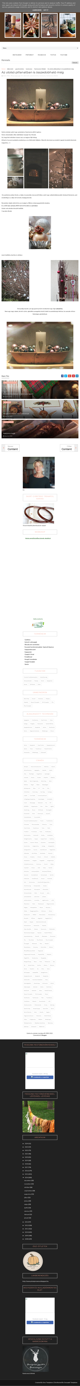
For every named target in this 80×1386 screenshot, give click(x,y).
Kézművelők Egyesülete (43, 882)
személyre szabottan (37, 979)
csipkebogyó (41, 799)
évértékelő (26, 813)
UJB (49, 1001)
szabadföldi (35, 972)
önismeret (52, 936)
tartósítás (34, 990)
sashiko (39, 965)
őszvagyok (26, 943)
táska (40, 990)
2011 (26, 1229)
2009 (26, 1235)
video (25, 1019)
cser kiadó (32, 795)
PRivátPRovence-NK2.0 (29, 950)
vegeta (48, 1012)
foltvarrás (44, 824)
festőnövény (35, 720)
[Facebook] (12, 1382)
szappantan (49, 680)
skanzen (52, 965)
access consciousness (36, 766)
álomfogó (31, 773)
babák (25, 781)
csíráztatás (49, 799)
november (27, 1184)
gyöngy (26, 723)
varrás (25, 731)
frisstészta (34, 831)
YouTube (63, 55)
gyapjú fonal (44, 838)
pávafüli (47, 943)
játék (39, 867)
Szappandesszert (30, 649)
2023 (26, 1147)
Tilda (42, 997)
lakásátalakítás (27, 896)
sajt (54, 961)
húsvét (33, 698)
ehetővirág (26, 810)
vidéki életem (47, 1015)
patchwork (34, 943)
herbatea (32, 856)
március (26, 1211)
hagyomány (52, 849)
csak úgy (42, 792)
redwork (49, 954)
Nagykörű (40, 918)
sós (38, 968)
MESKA (34, 914)
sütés (48, 968)
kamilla (50, 867)
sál (24, 965)
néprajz (36, 680)
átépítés (46, 777)
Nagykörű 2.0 (48, 918)
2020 (26, 1157)
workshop (50, 1023)
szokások (35, 986)
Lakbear (44, 896)
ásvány (32, 777)
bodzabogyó (45, 784)
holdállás (53, 856)
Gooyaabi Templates (70, 1382)
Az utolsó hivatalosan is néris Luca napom (18, 394)
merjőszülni (27, 914)
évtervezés (40, 813)
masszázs (48, 907)
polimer (51, 947)
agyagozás (26, 720)
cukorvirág (35, 792)
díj (46, 802)
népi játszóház (27, 929)
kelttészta (26, 878)
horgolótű (42, 860)
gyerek (26, 842)
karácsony (29, 69)
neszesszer (43, 929)
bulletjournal (27, 788)
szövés (44, 727)
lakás (48, 893)
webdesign (45, 731)
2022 (26, 1150)
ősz (53, 702)
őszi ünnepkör (27, 705)
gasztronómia (19, 69)
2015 (26, 1174)
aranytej (26, 777)
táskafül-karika (48, 748)
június (26, 1201)
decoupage (32, 802)
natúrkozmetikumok (41, 921)
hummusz (38, 864)
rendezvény (35, 958)
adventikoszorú (28, 770)
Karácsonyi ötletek (40, 69)
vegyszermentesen (34, 731)
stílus (42, 968)
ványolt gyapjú (36, 1008)
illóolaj (52, 864)
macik (33, 903)
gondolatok (50, 835)
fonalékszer (39, 748)
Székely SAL (27, 979)
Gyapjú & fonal (29, 654)
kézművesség (43, 677)
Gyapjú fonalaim (30, 662)
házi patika (34, 853)
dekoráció (10, 69)
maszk (41, 907)
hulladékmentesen (28, 864)
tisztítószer (27, 1001)
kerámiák (49, 878)
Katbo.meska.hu (38, 619)
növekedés (52, 929)
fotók (48, 828)
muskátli (26, 918)
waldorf (40, 1019)
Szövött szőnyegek (31, 642)
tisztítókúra (49, 997)
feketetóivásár (27, 817)
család (25, 795)
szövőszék (26, 990)
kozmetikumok (27, 889)
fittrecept (26, 824)
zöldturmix (41, 1026)
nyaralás (39, 932)
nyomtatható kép (28, 936)
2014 (26, 1177)
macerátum (26, 903)
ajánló (50, 770)
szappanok (37, 727)
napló (25, 921)
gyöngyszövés (27, 849)
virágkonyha (33, 1019)
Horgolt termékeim (31, 659)
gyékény (52, 838)
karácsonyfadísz (35, 871)
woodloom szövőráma (40, 1023)
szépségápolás (27, 983)
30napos (26, 766)
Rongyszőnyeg (27, 961)
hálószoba (26, 853)
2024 (26, 1143)
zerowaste (33, 1026)
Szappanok (28, 652)
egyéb (52, 806)
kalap (44, 867)
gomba (42, 835)
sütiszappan (27, 972)
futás (41, 831)
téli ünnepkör (45, 702)
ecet (41, 806)
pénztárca (35, 947)
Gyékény (27, 640)
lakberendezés (27, 900)
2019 (26, 1160)
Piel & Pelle (43, 947)
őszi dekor (31, 940)
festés (42, 820)
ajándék (44, 770)
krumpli (42, 893)
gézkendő (43, 752)
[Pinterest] (8, 1382)
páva (41, 943)
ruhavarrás (47, 961)
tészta (46, 994)
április (26, 1208)
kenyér (43, 878)
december (27, 1180)
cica (43, 788)
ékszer (52, 731)
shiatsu (45, 965)
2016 (26, 1171)
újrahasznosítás (28, 1005)
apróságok (47, 773)
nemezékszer (27, 925)
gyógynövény (35, 846)
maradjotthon (33, 907)
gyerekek (43, 842)
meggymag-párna (34, 911)
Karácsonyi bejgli (9, 433)
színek (25, 684)
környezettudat (28, 680)
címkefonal (26, 792)
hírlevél (46, 856)
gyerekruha (27, 846)
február (26, 1214)
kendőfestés (35, 878)
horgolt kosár (50, 860)
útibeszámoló (37, 1005)
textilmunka (35, 997)
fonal (51, 824)
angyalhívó (39, 773)
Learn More (36, 10)
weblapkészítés (28, 1023)
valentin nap (27, 1008)
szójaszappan (27, 986)
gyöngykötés (51, 846)
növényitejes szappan (29, 932)
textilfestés (52, 727)
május (26, 1204)
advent (53, 766)
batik (50, 781)
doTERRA (26, 806)
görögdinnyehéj (28, 838)
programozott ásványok (29, 954)
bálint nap (26, 698)
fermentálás (37, 817)
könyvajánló (37, 889)
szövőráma (48, 986)
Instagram (17, 55)
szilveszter (45, 983)
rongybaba (43, 958)
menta (50, 911)
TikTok (53, 55)
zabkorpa (26, 1026)
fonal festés (44, 720)
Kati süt (52, 875)
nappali (31, 921)
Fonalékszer (28, 657)
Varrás (27, 664)
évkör (39, 684)
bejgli (32, 784)
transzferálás (42, 1001)
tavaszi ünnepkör (35, 702)
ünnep (45, 1005)
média (25, 911)
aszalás (39, 777)
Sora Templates (48, 1382)
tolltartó (34, 1001)
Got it (46, 10)
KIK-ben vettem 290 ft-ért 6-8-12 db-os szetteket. (21, 206)
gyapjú (36, 838)
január (26, 1218)
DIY (50, 802)
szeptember (28, 1191)
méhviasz (43, 911)
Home (3, 69)
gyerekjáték (51, 842)
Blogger (44, 1035)
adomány (46, 766)
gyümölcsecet (43, 849)
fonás (51, 720)
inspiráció (26, 867)
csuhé (25, 802)
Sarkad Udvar (31, 965)
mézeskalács (42, 914)
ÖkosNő (37, 936)
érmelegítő (49, 810)
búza (34, 788)
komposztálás (37, 885)
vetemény (38, 1015)
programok (40, 950)
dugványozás (34, 806)
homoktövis (27, 860)
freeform (26, 831)
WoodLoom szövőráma (32, 644)
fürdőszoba (48, 831)
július (26, 1197)
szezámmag (37, 983)
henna (25, 856)
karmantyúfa (44, 875)
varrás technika (27, 1012)
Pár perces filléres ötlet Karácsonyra (16, 414)
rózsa (35, 961)
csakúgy (50, 792)
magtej (26, 907)
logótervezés (45, 900)
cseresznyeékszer (42, 795)
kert (25, 882)
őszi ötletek (40, 940)
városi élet (45, 1008)
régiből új (26, 958)
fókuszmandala (35, 824)
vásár (35, 1012)
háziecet (50, 853)
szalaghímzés (44, 972)
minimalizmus (51, 914)
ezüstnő (48, 813)
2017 (26, 1167)
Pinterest (30, 55)
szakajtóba (58, 308)
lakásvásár (36, 896)
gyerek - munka (34, 842)
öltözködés (44, 936)
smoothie (32, 968)
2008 (26, 1239)
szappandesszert (28, 727)
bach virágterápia (34, 781)
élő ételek (32, 684)
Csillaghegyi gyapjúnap (29, 799)
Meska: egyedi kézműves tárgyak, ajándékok (38, 538)
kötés (35, 893)
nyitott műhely (49, 723)
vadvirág (52, 1005)
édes (46, 806)
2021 (26, 1154)
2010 (26, 1232)
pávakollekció (27, 947)
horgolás (32, 723)
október (26, 1187)
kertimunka (32, 882)
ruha (40, 961)
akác (25, 773)
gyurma (35, 849)
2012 (26, 1225)
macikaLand (41, 903)
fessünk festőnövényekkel (30, 677)
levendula (36, 900)
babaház (53, 777)
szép (46, 979)
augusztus (27, 1194)
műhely (33, 918)
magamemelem (50, 903)
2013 (26, 1222)
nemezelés (40, 723)
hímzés (39, 856)
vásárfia (41, 1012)
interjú (33, 867)
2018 (26, 1164)
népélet (26, 702)
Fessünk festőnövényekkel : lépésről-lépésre (39, 647)
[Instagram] (4, 1382)
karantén (26, 875)
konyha (45, 885)
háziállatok (42, 853)
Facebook (42, 55)
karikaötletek (34, 875)
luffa (52, 900)
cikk (48, 788)
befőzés (26, 784)
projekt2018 (41, 954)
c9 (39, 788)
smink (42, 680)
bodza (38, 784)
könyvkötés (45, 889)
